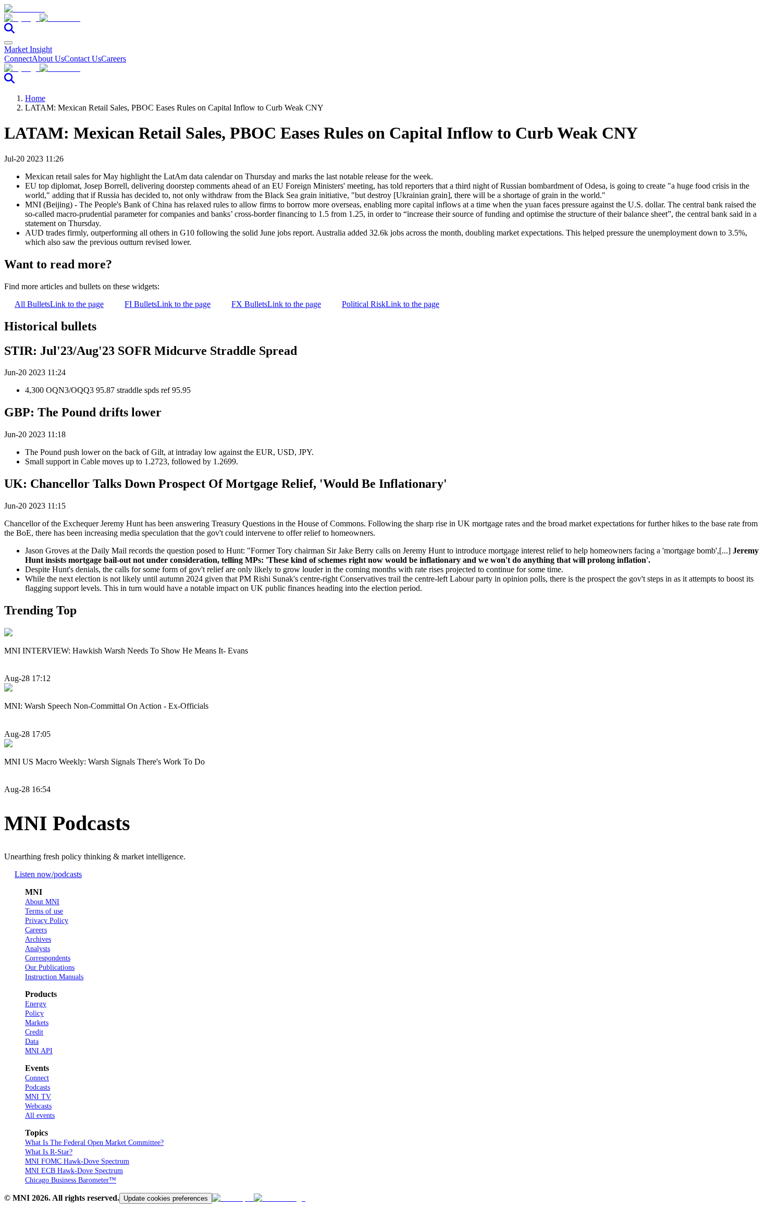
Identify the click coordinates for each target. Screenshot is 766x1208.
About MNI (42, 902)
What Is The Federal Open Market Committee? (94, 1143)
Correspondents (47, 958)
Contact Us (82, 58)
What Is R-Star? (48, 1152)
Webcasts (38, 1106)
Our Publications (50, 967)
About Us (48, 58)
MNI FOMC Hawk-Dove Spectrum (77, 1161)
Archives (38, 939)
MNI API (39, 1051)
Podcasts (37, 1087)
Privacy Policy (46, 921)
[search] (9, 30)
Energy (35, 1004)
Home (35, 98)
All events (40, 1115)
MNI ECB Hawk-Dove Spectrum (74, 1171)
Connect (18, 58)
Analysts (37, 949)
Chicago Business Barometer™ (70, 1180)
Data (32, 1041)
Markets (36, 1023)
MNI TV (38, 1097)
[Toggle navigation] (8, 42)
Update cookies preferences (165, 1198)
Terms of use (44, 911)
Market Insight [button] (28, 49)
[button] (383, 18)
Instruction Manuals (54, 977)
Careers (113, 58)
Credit (34, 1032)
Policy (34, 1013)
